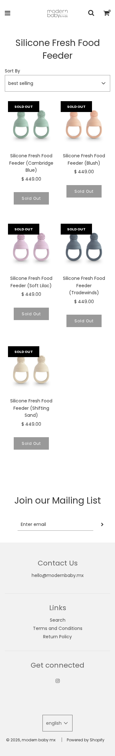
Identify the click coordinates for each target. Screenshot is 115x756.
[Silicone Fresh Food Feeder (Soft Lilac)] (31, 247)
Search (57, 620)
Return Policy (57, 636)
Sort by (12, 71)
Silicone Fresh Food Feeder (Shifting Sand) (31, 408)
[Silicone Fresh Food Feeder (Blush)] (84, 124)
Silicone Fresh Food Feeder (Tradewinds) (84, 285)
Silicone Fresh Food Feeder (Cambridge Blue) (31, 163)
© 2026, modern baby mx (31, 740)
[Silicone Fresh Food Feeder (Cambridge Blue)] (31, 124)
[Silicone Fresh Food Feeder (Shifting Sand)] (31, 369)
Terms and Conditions (57, 628)
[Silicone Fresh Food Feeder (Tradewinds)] (84, 247)
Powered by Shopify (85, 740)
